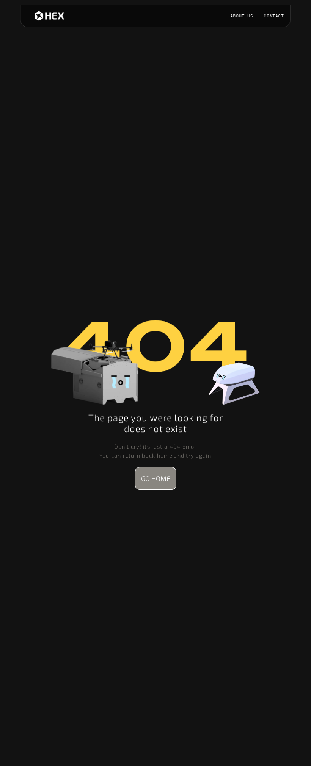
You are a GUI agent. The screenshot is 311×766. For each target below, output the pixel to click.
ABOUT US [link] (241, 16)
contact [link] (274, 16)
